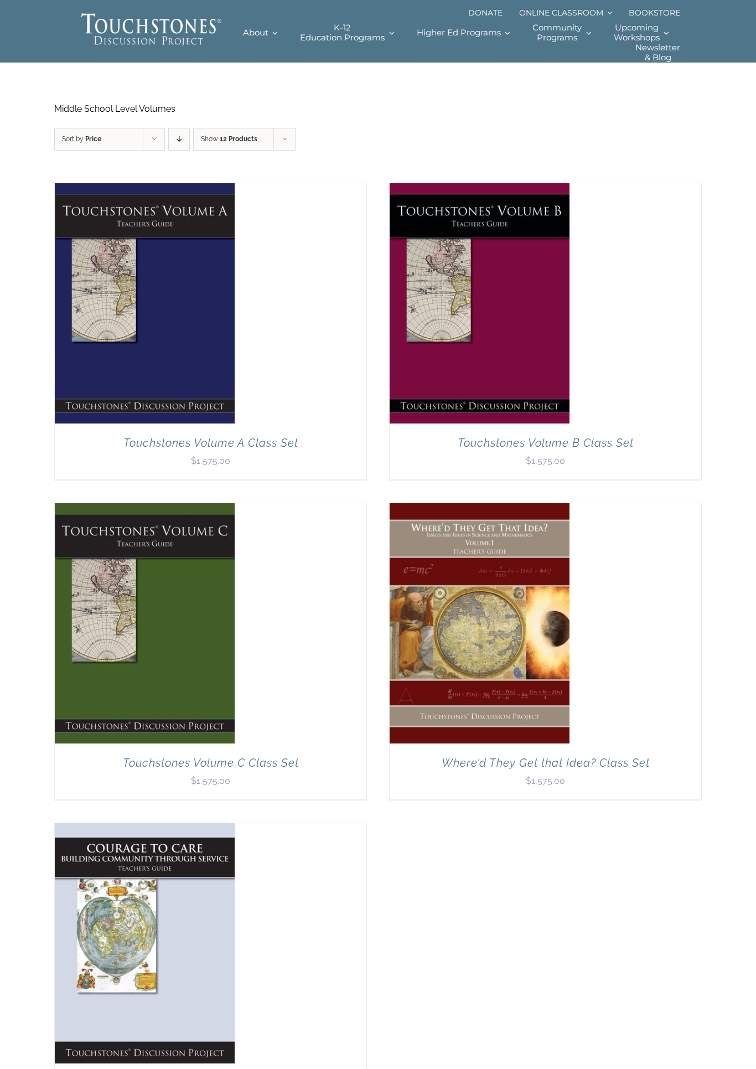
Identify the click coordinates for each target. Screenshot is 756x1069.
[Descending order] (179, 139)
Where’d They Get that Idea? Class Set (546, 763)
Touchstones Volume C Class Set (211, 763)
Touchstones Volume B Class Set (546, 443)
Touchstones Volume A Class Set (210, 443)
